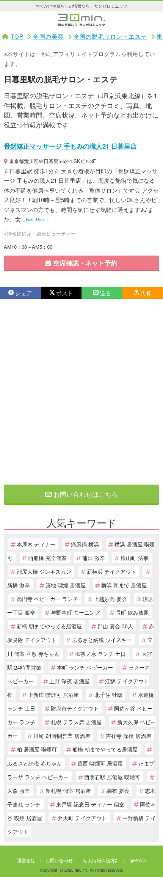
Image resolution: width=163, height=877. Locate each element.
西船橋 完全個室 (47, 558)
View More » (37, 220)
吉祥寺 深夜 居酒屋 (128, 735)
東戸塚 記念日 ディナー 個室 (90, 804)
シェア (23, 293)
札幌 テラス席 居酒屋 (76, 722)
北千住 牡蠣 (108, 694)
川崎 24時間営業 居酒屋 (61, 735)
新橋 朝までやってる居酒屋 (49, 626)
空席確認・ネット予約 (84, 262)
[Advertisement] (81, 391)
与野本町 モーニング (75, 612)
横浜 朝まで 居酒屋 (124, 585)
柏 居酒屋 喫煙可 (37, 749)
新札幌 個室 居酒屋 (68, 790)
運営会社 (26, 860)
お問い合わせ (59, 860)
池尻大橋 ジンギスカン (44, 571)
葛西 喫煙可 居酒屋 (100, 763)
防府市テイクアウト (75, 708)
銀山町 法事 (135, 558)
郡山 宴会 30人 (115, 626)
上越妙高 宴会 (110, 598)
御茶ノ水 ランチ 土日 (100, 653)
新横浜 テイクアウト (111, 571)
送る (105, 293)
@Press (138, 860)
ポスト (64, 293)
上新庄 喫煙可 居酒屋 (53, 694)
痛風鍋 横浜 (85, 544)
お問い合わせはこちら (85, 494)
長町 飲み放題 (132, 612)
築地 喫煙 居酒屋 (65, 585)
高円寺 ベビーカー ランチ (47, 598)
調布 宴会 (118, 790)
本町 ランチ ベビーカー (85, 667)
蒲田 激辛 (93, 558)
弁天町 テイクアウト (82, 818)
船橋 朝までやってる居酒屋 (105, 749)
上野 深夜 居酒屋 (69, 681)
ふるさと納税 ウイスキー (102, 639)
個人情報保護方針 (101, 860)
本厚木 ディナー (36, 544)
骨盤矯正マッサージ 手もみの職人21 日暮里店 (70, 146)
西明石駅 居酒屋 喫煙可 (112, 777)
